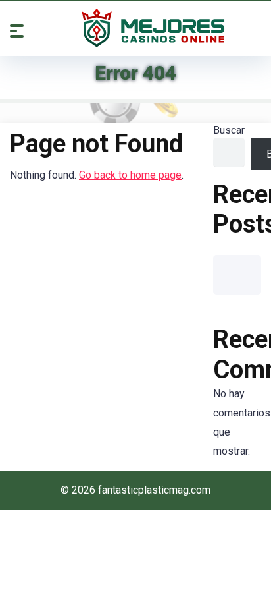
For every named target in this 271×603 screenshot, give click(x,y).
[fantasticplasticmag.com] (153, 27)
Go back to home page (130, 175)
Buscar (229, 130)
